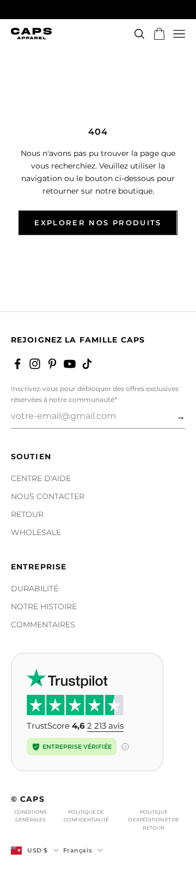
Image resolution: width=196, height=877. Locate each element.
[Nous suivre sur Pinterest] (52, 363)
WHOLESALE (36, 532)
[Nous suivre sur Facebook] (17, 363)
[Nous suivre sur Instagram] (34, 363)
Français (77, 850)
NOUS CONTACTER (47, 496)
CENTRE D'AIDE (41, 478)
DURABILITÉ (34, 588)
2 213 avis (105, 725)
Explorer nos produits (97, 222)
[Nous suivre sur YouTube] (69, 363)
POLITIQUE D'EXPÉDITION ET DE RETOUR (153, 820)
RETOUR (27, 514)
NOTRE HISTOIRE (44, 606)
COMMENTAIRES (43, 624)
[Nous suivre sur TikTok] (87, 363)
